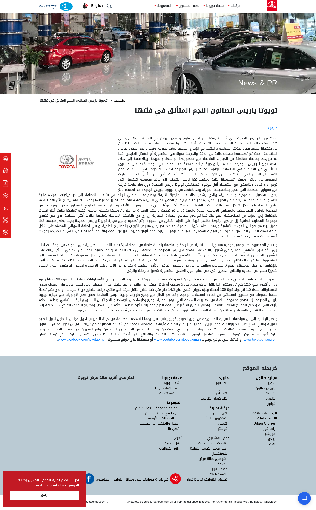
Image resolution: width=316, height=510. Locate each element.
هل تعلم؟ (172, 443)
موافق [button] (44, 495)
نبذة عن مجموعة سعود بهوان (157, 408)
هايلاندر (221, 393)
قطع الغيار (219, 469)
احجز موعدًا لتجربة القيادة (208, 448)
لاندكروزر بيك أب (215, 418)
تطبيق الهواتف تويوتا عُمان (206, 479)
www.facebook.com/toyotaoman (82, 339)
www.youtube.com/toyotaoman (177, 339)
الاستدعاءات (218, 474)
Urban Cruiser (264, 423)
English (97, 5)
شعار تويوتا (171, 383)
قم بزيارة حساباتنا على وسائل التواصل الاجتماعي (132, 479)
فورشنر (270, 433)
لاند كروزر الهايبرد (214, 398)
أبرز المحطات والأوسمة (163, 418)
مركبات (236, 5)
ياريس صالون (265, 388)
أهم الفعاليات (169, 448)
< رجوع (272, 127)
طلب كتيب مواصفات (212, 443)
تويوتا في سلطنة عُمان (162, 413)
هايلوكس (220, 413)
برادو (271, 439)
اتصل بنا (174, 428)
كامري (270, 398)
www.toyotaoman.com (260, 339)
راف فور (269, 428)
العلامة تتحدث (169, 393)
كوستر (222, 428)
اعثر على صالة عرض (213, 458)
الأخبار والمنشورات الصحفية (159, 423)
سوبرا (271, 383)
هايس (222, 423)
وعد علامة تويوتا (167, 388)
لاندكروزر (268, 444)
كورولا (270, 393)
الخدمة (222, 464)
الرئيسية (119, 100)
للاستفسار (219, 453)
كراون (271, 403)
